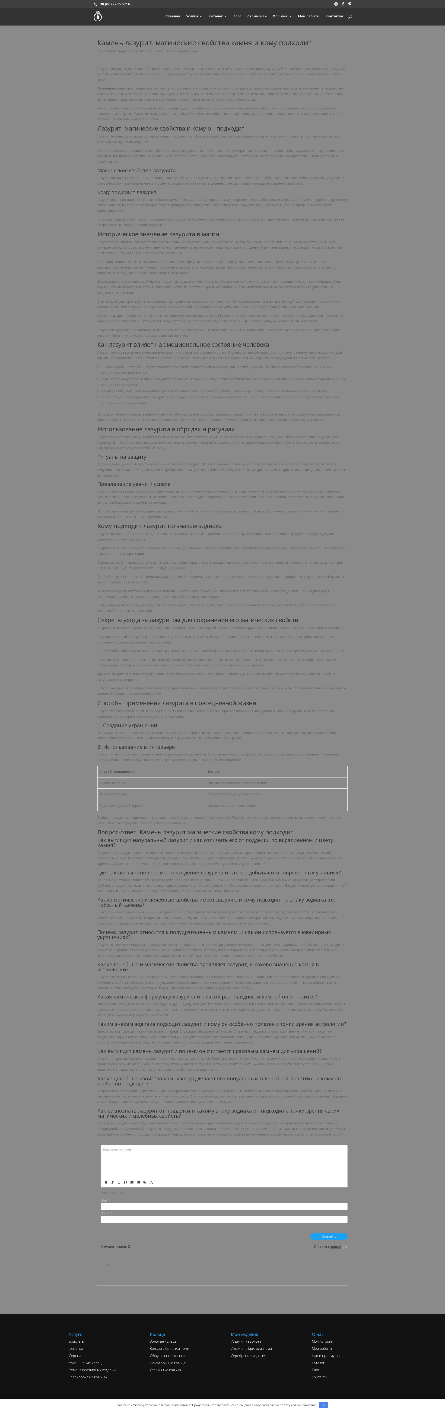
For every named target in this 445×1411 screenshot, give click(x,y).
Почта (106, 1213)
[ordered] (132, 1182)
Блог (159, 51)
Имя (105, 1200)
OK (323, 1405)
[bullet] (138, 1182)
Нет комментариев (182, 51)
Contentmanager (115, 51)
